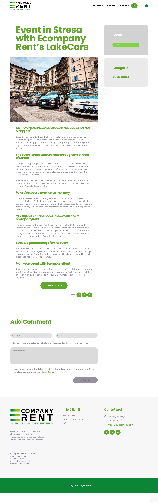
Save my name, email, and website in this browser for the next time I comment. (51, 343)
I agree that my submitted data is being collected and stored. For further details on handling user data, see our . (53, 370)
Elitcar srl (67, 485)
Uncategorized (120, 76)
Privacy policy (69, 415)
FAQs (65, 423)
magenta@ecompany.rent (120, 425)
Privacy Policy (47, 372)
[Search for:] (125, 44)
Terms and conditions (73, 419)
